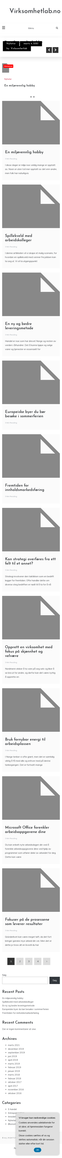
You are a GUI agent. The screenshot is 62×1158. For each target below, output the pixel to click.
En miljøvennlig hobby (19, 85)
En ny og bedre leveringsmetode (18, 1005)
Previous (49, 50)
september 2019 (16, 1052)
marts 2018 (14, 1074)
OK (37, 1150)
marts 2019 (14, 1063)
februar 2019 (14, 1067)
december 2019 (16, 1049)
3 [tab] (34, 97)
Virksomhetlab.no (35, 11)
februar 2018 (14, 1078)
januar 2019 (14, 1071)
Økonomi (12, 1124)
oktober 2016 (14, 1093)
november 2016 (16, 1089)
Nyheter (11, 43)
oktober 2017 (14, 1082)
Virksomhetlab (19, 48)
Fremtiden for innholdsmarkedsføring (20, 1013)
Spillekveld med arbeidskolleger (18, 1001)
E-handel (12, 1109)
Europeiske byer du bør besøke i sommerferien (25, 1009)
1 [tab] (28, 97)
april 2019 (13, 1060)
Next (55, 50)
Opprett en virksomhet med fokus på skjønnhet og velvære (28, 651)
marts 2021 (14, 1045)
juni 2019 (12, 1056)
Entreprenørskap (16, 1113)
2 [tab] (31, 97)
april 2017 (13, 1085)
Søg (4, 975)
